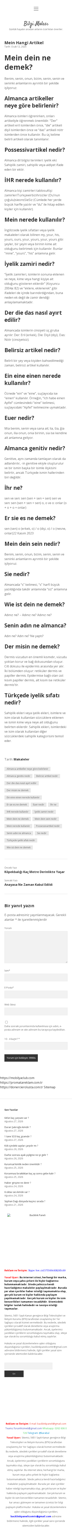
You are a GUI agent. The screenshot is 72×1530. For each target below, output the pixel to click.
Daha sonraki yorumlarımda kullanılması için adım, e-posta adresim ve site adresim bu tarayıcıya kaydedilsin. (34, 1028)
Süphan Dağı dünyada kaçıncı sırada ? (24, 1201)
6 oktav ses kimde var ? (16, 1192)
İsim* (7, 970)
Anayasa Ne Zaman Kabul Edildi (28, 884)
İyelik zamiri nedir (44, 811)
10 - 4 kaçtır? (12, 1039)
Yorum (8, 928)
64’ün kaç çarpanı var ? (16, 1118)
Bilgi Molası (36, 24)
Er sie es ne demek (17, 804)
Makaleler (21, 759)
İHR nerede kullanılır (17, 811)
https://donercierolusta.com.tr (21, 1087)
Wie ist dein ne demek (19, 847)
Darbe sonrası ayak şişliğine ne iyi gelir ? (26, 1155)
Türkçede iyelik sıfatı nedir (21, 840)
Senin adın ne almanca (19, 833)
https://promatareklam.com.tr (21, 1082)
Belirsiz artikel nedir (47, 776)
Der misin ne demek (17, 790)
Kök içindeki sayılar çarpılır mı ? (21, 1145)
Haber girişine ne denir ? (17, 1182)
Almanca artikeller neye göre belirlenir (27, 769)
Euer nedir (38, 804)
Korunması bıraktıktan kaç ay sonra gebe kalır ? (29, 1173)
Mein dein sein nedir (46, 819)
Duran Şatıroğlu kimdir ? (17, 1127)
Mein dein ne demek (18, 819)
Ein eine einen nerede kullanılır (23, 797)
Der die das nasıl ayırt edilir (21, 783)
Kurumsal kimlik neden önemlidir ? (22, 1164)
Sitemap (49, 1087)
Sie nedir (41, 833)
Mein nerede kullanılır (18, 826)
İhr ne (53, 804)
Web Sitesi (10, 1004)
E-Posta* (9, 987)
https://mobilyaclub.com (17, 1078)
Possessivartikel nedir (48, 826)
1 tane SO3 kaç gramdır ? (17, 1136)
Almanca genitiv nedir (18, 776)
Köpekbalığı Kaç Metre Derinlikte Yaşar (34, 872)
